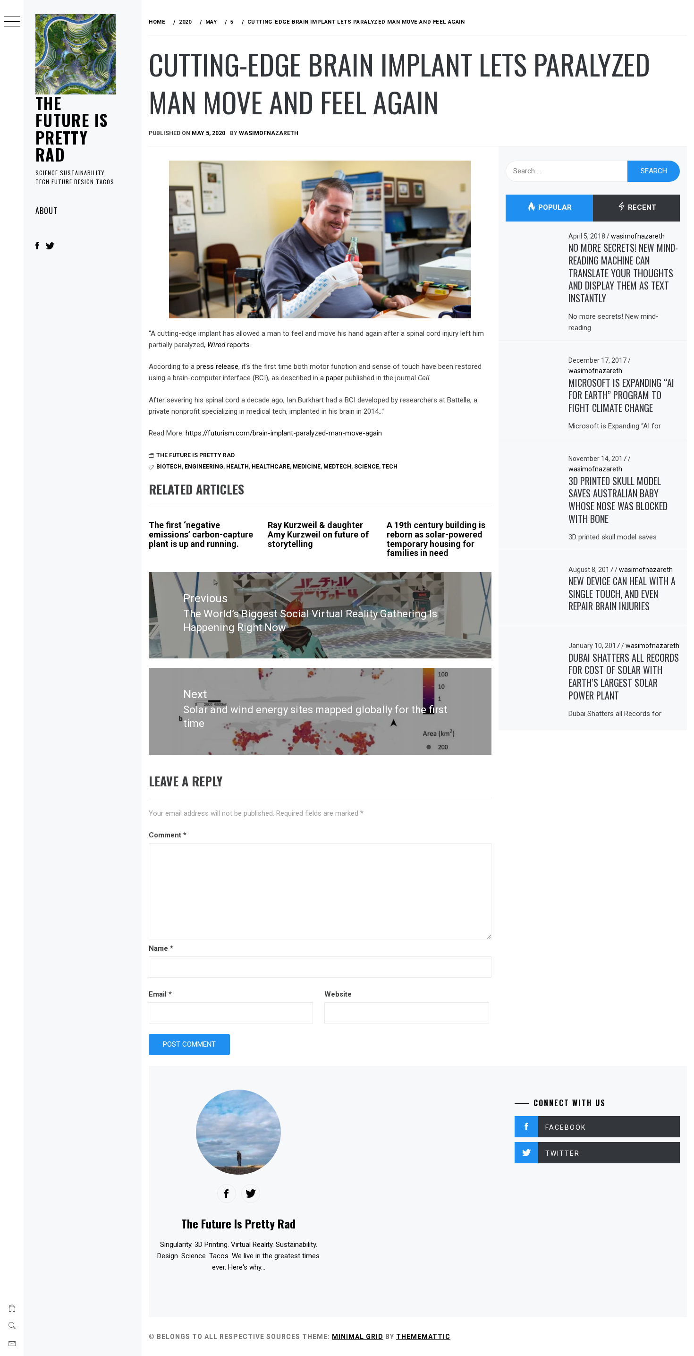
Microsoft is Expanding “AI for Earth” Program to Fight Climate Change (621, 395)
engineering (204, 466)
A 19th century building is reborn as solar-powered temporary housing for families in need (436, 539)
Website (338, 994)
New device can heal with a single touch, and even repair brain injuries (622, 593)
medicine (307, 466)
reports (228, 345)
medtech (337, 466)
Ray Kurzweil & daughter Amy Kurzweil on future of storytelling (318, 534)
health (237, 466)
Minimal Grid (357, 1336)
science (366, 466)
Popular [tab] (554, 208)
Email (160, 994)
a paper (331, 378)
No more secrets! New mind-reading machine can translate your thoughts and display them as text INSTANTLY (623, 272)
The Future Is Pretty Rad (71, 128)
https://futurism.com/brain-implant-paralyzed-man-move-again (284, 433)
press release (217, 366)
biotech (169, 466)
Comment (167, 835)
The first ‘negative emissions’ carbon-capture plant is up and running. (201, 534)
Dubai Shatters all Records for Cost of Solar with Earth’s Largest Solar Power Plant (623, 676)
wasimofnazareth (268, 133)
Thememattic (423, 1336)
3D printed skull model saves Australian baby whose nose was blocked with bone (618, 500)
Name (161, 948)
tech (390, 466)
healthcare (271, 466)
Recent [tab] (641, 208)
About (46, 210)
